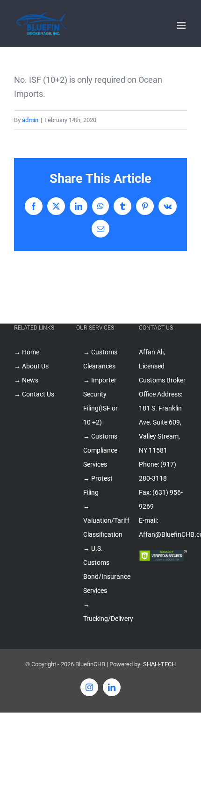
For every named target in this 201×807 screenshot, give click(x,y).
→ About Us (31, 366)
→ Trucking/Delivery (103, 611)
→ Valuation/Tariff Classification (103, 520)
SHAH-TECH (159, 664)
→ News (26, 380)
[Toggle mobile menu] (182, 25)
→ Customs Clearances (100, 359)
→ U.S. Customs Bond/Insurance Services (103, 569)
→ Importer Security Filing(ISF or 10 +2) (100, 401)
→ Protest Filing (98, 485)
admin (30, 119)
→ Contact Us (34, 394)
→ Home (26, 352)
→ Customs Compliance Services (100, 450)
